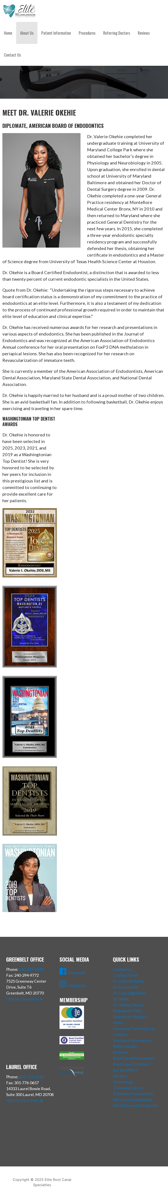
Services (120, 1075)
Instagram (77, 985)
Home (8, 33)
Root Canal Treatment (132, 1064)
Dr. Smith (120, 998)
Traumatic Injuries (128, 1087)
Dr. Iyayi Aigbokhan (129, 993)
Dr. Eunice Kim (125, 987)
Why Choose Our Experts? (135, 1105)
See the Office (125, 1070)
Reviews (144, 33)
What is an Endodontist (132, 1099)
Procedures (87, 33)
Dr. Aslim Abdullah (128, 981)
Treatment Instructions (133, 1093)
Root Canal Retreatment (134, 1058)
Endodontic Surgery (130, 1016)
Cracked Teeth (125, 975)
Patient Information (56, 33)
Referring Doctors (116, 33)
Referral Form (125, 1046)
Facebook (76, 972)
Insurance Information (132, 1040)
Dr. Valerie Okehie (128, 1004)
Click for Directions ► (25, 998)
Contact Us (12, 55)
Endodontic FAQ (127, 1010)
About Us (26, 33)
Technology (123, 1081)
